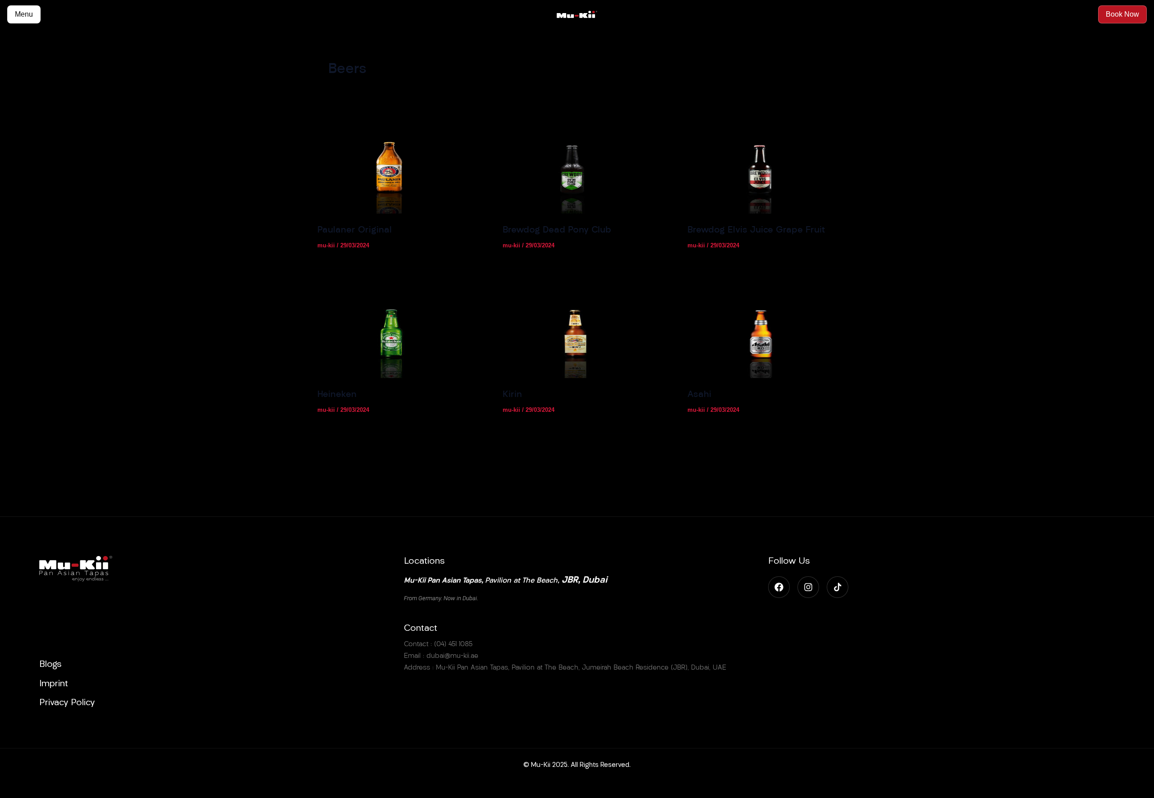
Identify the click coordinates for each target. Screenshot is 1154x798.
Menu (24, 14)
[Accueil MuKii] (577, 14)
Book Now (1122, 14)
